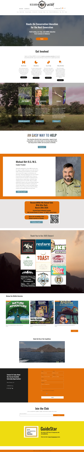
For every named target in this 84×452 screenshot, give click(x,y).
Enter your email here (23, 413)
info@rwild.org (10, 385)
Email (54, 371)
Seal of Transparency (52, 437)
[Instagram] (56, 8)
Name (43, 371)
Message (43, 382)
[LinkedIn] (57, 8)
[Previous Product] (4, 312)
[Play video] (42, 352)
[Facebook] (55, 8)
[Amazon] (59, 8)
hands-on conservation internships (48, 56)
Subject (43, 378)
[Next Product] (79, 312)
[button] (60, 8)
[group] (42, 314)
